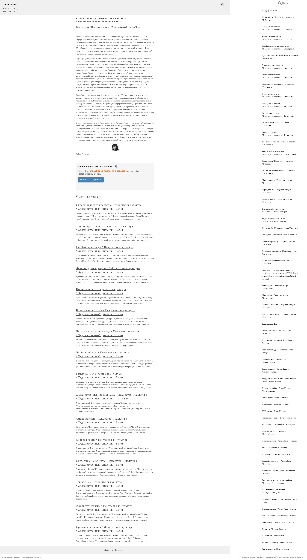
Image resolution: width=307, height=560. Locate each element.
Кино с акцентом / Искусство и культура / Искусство (22, 557)
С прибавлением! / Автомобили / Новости (279, 440)
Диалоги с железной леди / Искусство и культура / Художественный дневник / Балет (109, 333)
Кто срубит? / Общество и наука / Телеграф (280, 228)
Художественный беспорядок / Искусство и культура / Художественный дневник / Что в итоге (111, 396)
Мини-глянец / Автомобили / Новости (278, 522)
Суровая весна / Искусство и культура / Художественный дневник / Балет (102, 441)
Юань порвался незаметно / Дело (275, 404)
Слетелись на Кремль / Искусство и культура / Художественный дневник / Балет (106, 462)
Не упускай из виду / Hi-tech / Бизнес (277, 542)
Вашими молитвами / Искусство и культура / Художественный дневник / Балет (105, 312)
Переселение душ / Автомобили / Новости (279, 509)
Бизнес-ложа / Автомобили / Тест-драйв (278, 424)
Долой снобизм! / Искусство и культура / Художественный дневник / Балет (103, 354)
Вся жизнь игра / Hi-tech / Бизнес (275, 549)
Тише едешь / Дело (270, 324)
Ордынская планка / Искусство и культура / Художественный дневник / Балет (104, 529)
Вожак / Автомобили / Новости (275, 447)
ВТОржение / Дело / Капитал (274, 411)
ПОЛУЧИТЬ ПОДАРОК (90, 180)
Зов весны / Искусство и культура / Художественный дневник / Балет (99, 484)
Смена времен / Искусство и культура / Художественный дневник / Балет (101, 420)
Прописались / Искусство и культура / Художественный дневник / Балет (101, 291)
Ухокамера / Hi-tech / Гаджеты (274, 529)
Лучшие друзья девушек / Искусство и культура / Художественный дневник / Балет (108, 270)
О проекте (108, 550)
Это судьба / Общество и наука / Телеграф (279, 234)
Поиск (282, 3)
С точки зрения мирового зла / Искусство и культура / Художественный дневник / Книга (270, 557)
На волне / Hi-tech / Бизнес (273, 535)
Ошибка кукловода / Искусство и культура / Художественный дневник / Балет (104, 249)
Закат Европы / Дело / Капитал (275, 397)
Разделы (119, 550)
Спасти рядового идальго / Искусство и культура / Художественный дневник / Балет (109, 207)
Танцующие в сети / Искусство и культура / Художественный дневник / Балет (104, 228)
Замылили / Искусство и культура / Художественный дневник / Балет (99, 375)
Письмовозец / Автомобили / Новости (278, 454)
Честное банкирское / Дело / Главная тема (279, 417)
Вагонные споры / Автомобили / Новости (279, 515)
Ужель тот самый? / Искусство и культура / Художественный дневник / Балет (104, 507)
